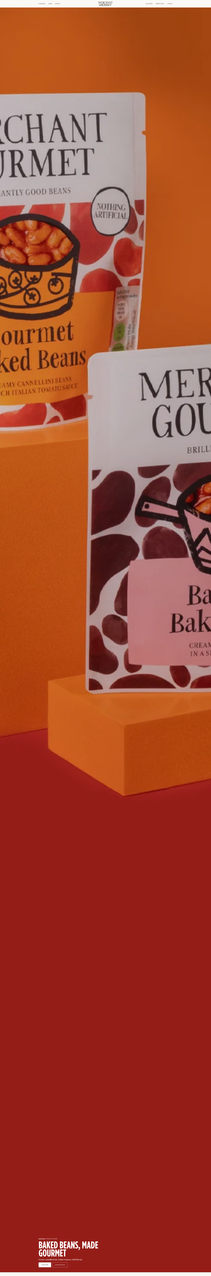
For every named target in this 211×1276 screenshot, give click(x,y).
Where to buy (160, 3)
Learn (50, 3)
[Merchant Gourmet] (105, 4)
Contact (170, 3)
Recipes (57, 3)
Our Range (42, 3)
